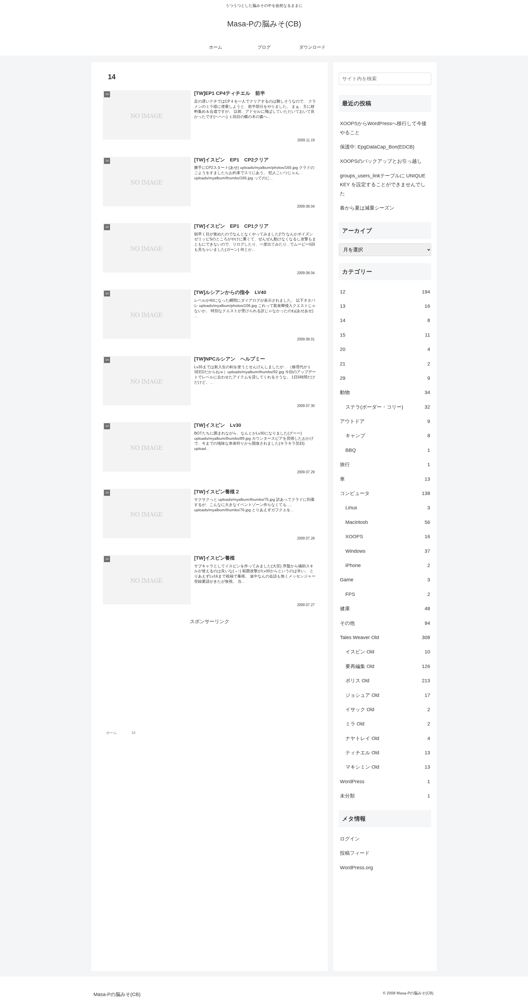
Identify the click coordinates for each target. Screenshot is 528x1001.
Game (385, 579)
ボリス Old (387, 680)
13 (385, 306)
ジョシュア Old (387, 695)
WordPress (385, 781)
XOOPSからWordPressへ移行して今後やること (383, 128)
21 (385, 364)
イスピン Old (387, 651)
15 (385, 335)
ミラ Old (387, 724)
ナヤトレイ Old (387, 738)
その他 (385, 623)
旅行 (385, 464)
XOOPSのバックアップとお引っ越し (381, 161)
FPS (387, 594)
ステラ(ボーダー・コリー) (387, 407)
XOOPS (387, 536)
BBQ (387, 450)
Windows (387, 551)
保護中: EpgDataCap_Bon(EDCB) (377, 147)
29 (385, 378)
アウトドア (385, 421)
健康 (385, 608)
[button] (426, 79)
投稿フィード (355, 853)
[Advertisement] (210, 664)
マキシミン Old (387, 767)
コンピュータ (385, 493)
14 (385, 320)
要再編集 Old (387, 666)
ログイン (350, 839)
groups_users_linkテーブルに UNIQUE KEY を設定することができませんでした (382, 184)
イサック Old (387, 709)
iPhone (387, 565)
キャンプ (387, 435)
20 (385, 349)
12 (385, 292)
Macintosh (387, 522)
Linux (387, 507)
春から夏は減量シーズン (367, 208)
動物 (385, 392)
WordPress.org (356, 867)
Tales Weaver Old (385, 637)
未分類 (385, 796)
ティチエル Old (387, 752)
